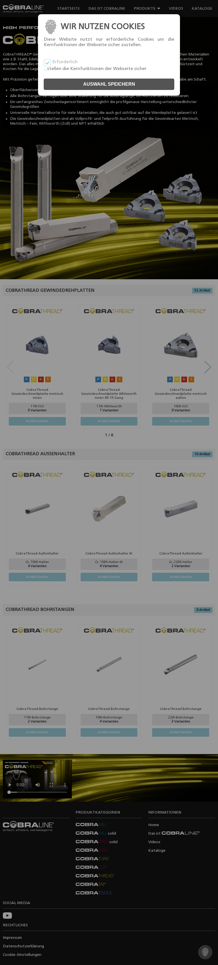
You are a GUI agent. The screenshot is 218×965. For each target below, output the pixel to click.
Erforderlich (64, 62)
